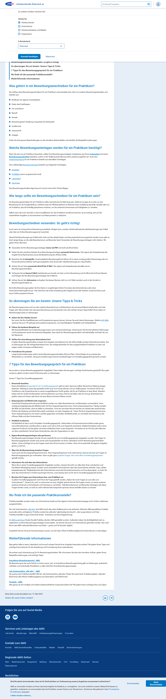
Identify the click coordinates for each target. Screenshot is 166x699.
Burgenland (32, 662)
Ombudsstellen (40, 647)
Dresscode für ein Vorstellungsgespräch (43, 386)
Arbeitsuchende (27, 22)
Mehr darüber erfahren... (22, 695)
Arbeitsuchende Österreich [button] (29, 4)
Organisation (26, 34)
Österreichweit (11, 666)
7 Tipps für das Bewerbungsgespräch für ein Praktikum (37, 70)
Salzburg (43, 662)
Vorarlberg (74, 662)
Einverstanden (133, 683)
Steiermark (85, 662)
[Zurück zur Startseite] (10, 4)
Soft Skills (105, 320)
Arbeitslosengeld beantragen (50, 633)
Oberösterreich (55, 662)
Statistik (61, 647)
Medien (52, 647)
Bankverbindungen (74, 647)
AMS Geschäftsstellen (23, 647)
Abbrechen (50, 56)
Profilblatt (16, 174)
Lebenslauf (94, 154)
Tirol (65, 662)
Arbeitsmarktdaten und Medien (33, 30)
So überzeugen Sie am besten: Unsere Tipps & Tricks (35, 66)
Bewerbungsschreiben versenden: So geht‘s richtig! (35, 62)
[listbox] (41, 46)
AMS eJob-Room (18, 520)
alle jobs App (21, 633)
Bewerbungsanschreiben (19, 157)
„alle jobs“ (32, 509)
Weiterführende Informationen (25, 78)
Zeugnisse (16, 183)
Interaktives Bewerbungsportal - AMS (24, 560)
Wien (7, 662)
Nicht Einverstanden (156, 683)
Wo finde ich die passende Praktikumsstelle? (32, 74)
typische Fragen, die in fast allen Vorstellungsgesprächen (80, 455)
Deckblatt (15, 170)
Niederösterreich (18, 662)
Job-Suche (9, 633)
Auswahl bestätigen (29, 56)
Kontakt (8, 647)
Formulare (69, 633)
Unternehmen (26, 26)
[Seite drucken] (105, 597)
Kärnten (95, 662)
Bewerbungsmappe (31, 165)
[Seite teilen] (111, 597)
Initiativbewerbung (16, 159)
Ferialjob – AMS (15, 582)
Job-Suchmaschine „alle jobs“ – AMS (24, 571)
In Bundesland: (24, 41)
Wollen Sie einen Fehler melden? (19, 598)
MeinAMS (33, 633)
